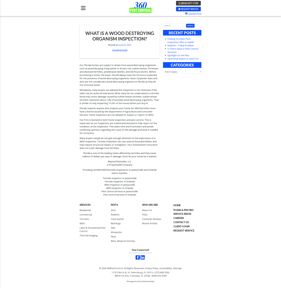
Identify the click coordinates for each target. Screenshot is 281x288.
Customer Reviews (151, 219)
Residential (85, 210)
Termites (84, 219)
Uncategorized (119, 49)
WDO (82, 223)
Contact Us (181, 222)
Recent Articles (149, 223)
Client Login (181, 226)
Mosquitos (116, 232)
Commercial (86, 214)
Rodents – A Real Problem (180, 45)
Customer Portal (194, 13)
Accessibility (165, 268)
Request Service (189, 9)
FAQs (144, 214)
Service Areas (182, 213)
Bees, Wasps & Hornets (123, 241)
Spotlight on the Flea (178, 55)
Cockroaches (117, 219)
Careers (178, 218)
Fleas (113, 236)
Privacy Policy (151, 268)
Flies (113, 227)
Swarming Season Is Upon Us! (182, 58)
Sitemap (177, 268)
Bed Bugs (116, 223)
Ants (113, 210)
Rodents (115, 214)
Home (177, 205)
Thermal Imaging (89, 235)
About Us (147, 210)
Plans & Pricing (183, 209)
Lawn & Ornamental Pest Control (93, 229)
